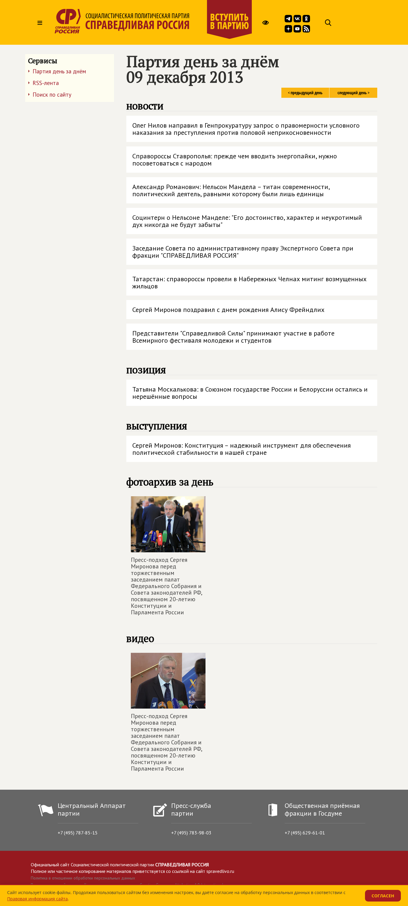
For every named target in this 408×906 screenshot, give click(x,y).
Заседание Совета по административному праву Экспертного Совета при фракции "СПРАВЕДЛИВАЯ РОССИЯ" (242, 251)
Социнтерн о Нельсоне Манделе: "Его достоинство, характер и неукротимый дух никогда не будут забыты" (247, 221)
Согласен (383, 896)
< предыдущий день (305, 92)
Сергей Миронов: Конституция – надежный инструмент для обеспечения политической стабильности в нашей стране (241, 449)
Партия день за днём (59, 71)
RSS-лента (46, 82)
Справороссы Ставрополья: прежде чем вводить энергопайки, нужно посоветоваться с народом (234, 159)
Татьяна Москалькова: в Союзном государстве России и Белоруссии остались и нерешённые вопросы (250, 393)
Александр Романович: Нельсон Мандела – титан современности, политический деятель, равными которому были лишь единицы (231, 190)
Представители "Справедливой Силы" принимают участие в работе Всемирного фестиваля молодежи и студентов (233, 336)
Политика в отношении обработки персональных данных (83, 878)
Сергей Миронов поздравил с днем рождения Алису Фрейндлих (228, 309)
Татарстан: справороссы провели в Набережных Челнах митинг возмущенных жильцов (249, 282)
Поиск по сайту (52, 94)
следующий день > (353, 92)
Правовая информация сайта (37, 899)
